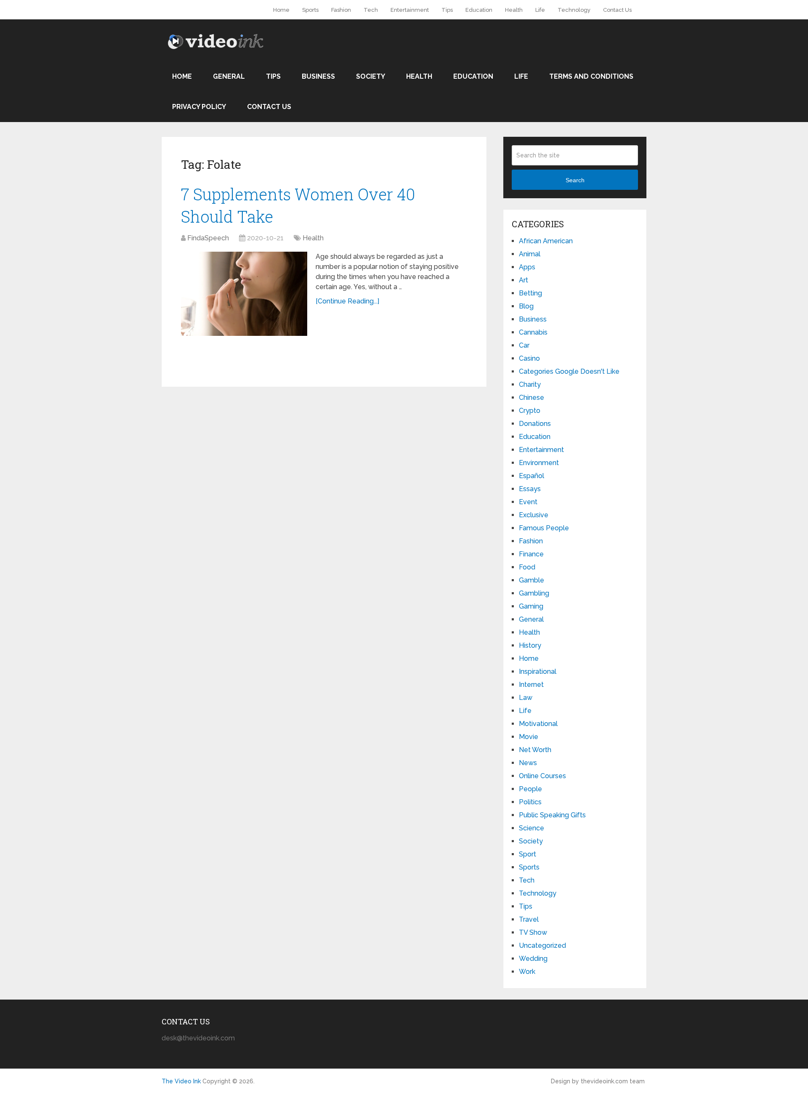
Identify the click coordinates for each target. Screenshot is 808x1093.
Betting (530, 293)
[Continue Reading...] (347, 301)
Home (281, 10)
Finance (531, 554)
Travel (529, 919)
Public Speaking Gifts (552, 815)
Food (527, 567)
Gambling (534, 593)
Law (525, 698)
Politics (530, 802)
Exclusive (533, 515)
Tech (371, 10)
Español (531, 476)
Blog (526, 306)
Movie (528, 737)
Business (318, 76)
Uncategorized (542, 945)
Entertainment (410, 10)
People (530, 789)
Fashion (341, 10)
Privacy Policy (199, 107)
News (528, 763)
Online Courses (542, 776)
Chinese (531, 398)
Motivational (538, 724)
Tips (447, 10)
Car (524, 345)
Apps (527, 267)
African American (546, 241)
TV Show (533, 932)
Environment (539, 463)
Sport (527, 854)
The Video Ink (181, 1081)
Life (540, 10)
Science (531, 828)
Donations (535, 424)
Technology (574, 10)
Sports (310, 10)
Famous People (544, 528)
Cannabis (533, 332)
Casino (529, 358)
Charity (530, 384)
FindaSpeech (208, 238)
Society (370, 76)
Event (528, 502)
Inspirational (537, 671)
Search (575, 180)
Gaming (531, 606)
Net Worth (535, 750)
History (530, 645)
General (229, 76)
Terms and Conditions (591, 76)
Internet (531, 685)
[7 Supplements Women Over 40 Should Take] (244, 294)
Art (523, 280)
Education (478, 10)
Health (514, 10)
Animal (529, 254)
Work (527, 972)
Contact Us (617, 10)
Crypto (529, 411)
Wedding (533, 959)
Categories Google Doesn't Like (569, 371)
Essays (530, 489)
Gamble (531, 580)
